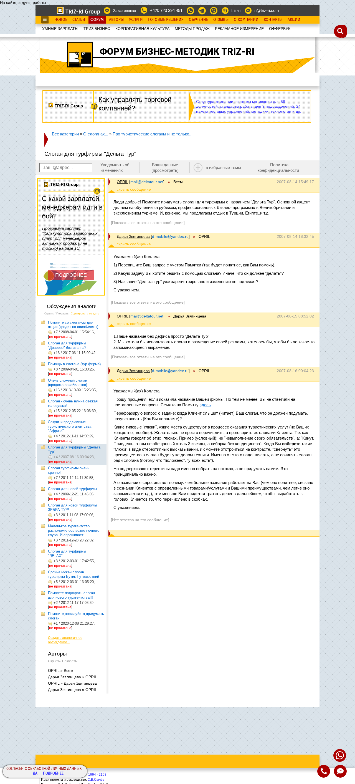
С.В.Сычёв (96, 780)
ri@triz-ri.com (266, 10)
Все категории (65, 134)
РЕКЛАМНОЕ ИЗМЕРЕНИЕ (239, 28)
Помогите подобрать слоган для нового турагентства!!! (71, 595)
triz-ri (235, 10)
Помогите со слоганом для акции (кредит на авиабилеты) (73, 324)
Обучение (198, 20)
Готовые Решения (166, 20)
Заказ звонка (124, 10)
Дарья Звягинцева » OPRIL (72, 677)
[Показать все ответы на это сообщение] (148, 222)
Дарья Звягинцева (133, 236)
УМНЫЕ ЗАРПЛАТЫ (60, 28)
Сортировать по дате (85, 313)
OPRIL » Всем (60, 670)
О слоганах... (95, 134)
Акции (294, 20)
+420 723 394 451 (166, 10)
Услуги (136, 20)
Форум (97, 20)
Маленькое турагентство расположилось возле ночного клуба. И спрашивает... (73, 530)
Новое (60, 20)
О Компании (246, 20)
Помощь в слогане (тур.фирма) (74, 364)
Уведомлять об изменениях (115, 167)
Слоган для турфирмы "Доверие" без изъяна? (67, 345)
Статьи (78, 20)
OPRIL (122, 182)
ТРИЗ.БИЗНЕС (96, 28)
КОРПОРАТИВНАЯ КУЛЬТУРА (142, 28)
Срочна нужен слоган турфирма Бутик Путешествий (73, 574)
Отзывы (221, 20)
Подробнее (53, 774)
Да (35, 774)
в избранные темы (223, 167)
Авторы (116, 20)
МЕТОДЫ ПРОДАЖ (192, 28)
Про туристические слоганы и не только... (152, 134)
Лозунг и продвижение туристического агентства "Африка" (69, 426)
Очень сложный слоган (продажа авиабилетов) (67, 382)
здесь (205, 404)
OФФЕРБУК (279, 28)
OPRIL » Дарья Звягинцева (72, 683)
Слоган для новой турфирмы (72, 489)
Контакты (273, 20)
